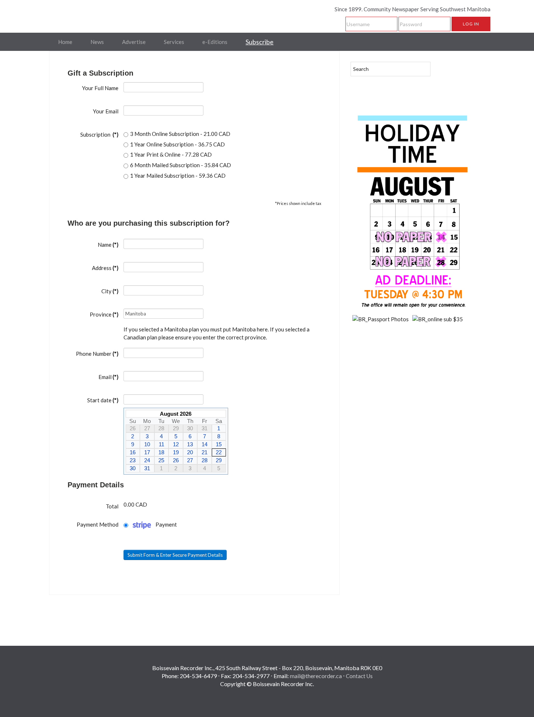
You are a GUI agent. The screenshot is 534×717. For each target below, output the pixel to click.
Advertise (134, 42)
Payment (166, 524)
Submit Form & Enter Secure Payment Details (175, 555)
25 (161, 460)
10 (147, 444)
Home (65, 42)
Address (105, 268)
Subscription (99, 134)
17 (147, 452)
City (109, 291)
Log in (471, 24)
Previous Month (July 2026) (128, 413)
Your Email (105, 111)
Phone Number (97, 353)
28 (204, 460)
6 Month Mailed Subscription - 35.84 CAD (180, 165)
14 (204, 444)
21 (204, 452)
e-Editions (214, 42)
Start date (102, 400)
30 (132, 468)
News (97, 42)
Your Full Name (100, 88)
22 (219, 452)
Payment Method (97, 524)
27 (190, 460)
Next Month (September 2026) (222, 413)
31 (147, 468)
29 (219, 460)
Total (112, 506)
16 (132, 452)
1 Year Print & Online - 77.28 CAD (171, 154)
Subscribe (260, 42)
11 (161, 444)
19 (176, 452)
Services (174, 42)
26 (176, 460)
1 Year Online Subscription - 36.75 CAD (177, 144)
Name (108, 244)
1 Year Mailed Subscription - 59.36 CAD (178, 175)
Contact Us (359, 676)
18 (161, 452)
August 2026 (175, 414)
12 (176, 444)
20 (190, 452)
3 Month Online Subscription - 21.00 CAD (180, 133)
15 (219, 444)
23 (132, 460)
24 (147, 460)
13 (190, 444)
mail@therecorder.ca (316, 675)
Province (104, 314)
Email (108, 377)
